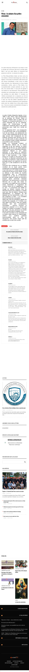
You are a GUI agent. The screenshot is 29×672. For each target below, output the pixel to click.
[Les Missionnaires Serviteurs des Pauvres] (7, 581)
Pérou (10, 226)
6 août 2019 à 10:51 (12, 248)
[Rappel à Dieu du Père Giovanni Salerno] (21, 563)
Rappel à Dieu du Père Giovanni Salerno (21, 571)
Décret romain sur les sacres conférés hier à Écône (11, 516)
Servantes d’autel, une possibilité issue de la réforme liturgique (13, 625)
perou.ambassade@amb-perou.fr (14, 340)
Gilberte (10, 283)
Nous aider (14, 664)
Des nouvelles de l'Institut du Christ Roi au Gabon (14, 231)
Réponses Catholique (21, 638)
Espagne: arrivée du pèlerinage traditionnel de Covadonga (12, 511)
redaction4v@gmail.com (6, 19)
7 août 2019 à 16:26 (12, 314)
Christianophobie (23, 608)
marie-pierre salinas (12, 326)
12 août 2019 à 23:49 (12, 338)
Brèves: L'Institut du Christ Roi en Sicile (14, 237)
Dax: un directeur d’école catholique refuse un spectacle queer (14, 408)
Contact (22, 662)
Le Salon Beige (23, 615)
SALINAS (10, 259)
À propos (16, 662)
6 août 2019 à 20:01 (12, 285)
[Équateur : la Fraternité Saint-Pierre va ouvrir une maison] (14, 480)
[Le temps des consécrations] (21, 588)
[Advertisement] (14, 51)
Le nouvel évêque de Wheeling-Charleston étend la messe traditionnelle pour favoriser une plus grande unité (14, 629)
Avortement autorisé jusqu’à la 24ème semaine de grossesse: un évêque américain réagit (14, 501)
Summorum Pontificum (5, 570)
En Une (16, 600)
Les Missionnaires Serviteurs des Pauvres (7, 588)
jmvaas (3, 410)
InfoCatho (25, 644)
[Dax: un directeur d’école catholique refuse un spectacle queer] (14, 394)
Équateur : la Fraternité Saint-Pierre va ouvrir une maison (13, 491)
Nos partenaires (8, 662)
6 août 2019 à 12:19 (12, 261)
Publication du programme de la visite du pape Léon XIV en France (13, 507)
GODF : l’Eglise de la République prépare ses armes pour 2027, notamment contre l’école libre (14, 633)
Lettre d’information (17, 661)
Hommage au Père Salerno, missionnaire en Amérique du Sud (6, 574)
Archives (9, 661)
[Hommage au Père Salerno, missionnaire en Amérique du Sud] (7, 564)
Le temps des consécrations (20, 602)
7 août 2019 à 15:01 (12, 299)
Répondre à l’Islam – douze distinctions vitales (11, 620)
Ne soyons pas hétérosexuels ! (8, 622)
